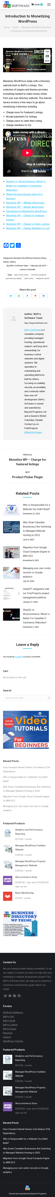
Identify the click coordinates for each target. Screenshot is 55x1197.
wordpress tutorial (42, 278)
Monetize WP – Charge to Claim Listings (28, 224)
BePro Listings (10, 1024)
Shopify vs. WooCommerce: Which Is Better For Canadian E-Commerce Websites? (25, 186)
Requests (8, 1033)
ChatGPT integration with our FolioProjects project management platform (36, 593)
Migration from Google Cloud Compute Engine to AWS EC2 (36, 551)
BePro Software (32, 330)
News (8, 55)
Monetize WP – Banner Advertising (25, 207)
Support (7, 1037)
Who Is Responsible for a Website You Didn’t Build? (36, 507)
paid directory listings (14, 278)
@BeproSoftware (33, 432)
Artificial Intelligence (13, 1012)
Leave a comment (27, 269)
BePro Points (9, 1028)
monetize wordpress (38, 275)
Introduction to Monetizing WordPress (26, 211)
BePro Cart (8, 1016)
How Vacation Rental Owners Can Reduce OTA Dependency (26, 769)
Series (9, 60)
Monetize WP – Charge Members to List (28, 228)
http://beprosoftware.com (36, 323)
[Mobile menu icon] (49, 5)
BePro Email (9, 1020)
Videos (9, 64)
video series (28, 278)
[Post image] (11, 510)
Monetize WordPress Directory (19, 51)
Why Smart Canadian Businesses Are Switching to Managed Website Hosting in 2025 (37, 529)
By (17, 265)
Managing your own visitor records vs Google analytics (37, 572)
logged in (19, 657)
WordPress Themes (13, 1041)
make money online (21, 275)
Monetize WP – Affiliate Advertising (25, 202)
